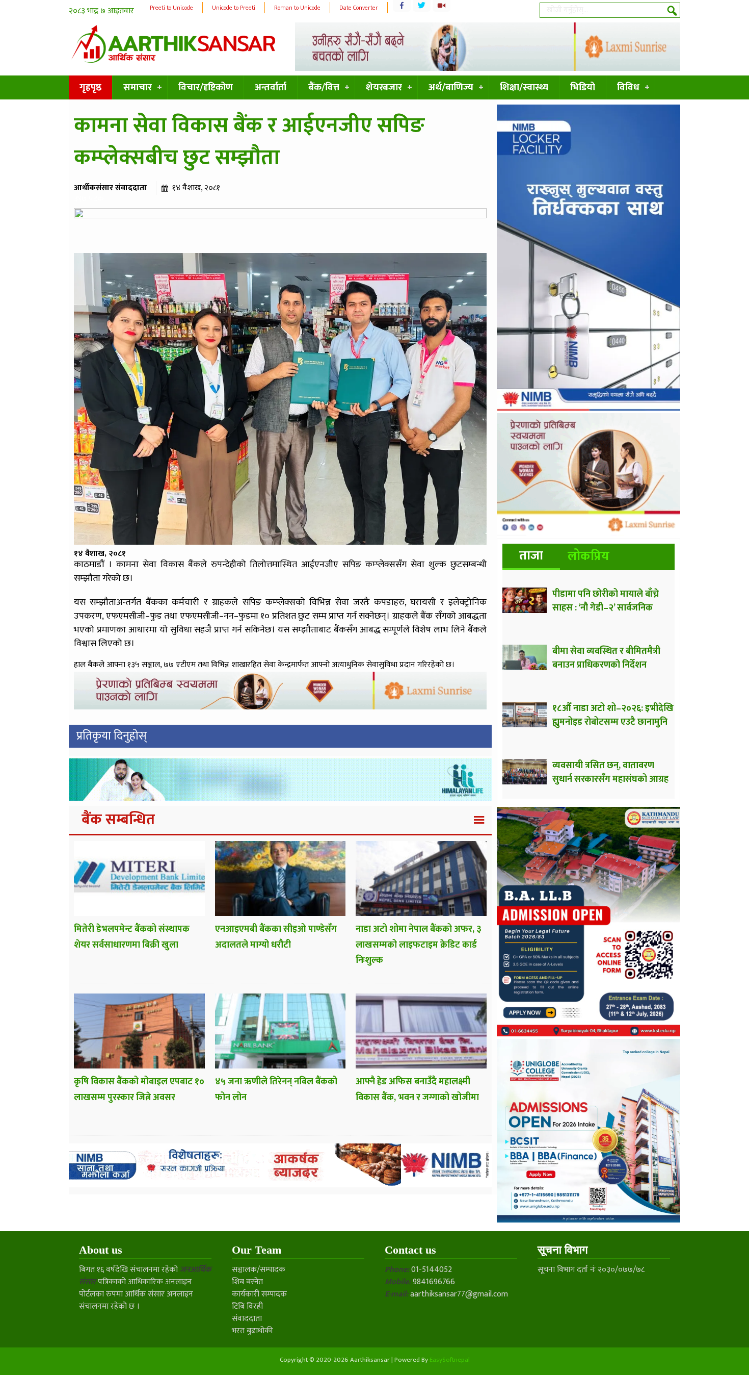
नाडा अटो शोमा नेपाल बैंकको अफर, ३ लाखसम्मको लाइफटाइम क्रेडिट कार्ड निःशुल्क (418, 945)
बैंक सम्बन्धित (118, 819)
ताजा (531, 555)
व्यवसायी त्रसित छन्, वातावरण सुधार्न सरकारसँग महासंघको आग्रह (610, 772)
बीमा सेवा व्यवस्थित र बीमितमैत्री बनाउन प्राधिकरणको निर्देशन (606, 658)
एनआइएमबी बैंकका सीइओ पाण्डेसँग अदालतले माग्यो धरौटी (276, 937)
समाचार (137, 87)
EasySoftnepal (450, 1359)
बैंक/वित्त (323, 87)
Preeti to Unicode (171, 8)
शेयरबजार (384, 87)
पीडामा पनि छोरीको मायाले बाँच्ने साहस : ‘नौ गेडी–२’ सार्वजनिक (605, 601)
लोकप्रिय (588, 556)
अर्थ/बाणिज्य (451, 87)
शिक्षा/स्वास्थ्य (524, 87)
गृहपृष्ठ (90, 87)
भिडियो (582, 87)
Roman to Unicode (297, 8)
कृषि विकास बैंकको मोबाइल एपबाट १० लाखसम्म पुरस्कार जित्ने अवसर (139, 1089)
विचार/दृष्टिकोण (205, 87)
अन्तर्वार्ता (270, 87)
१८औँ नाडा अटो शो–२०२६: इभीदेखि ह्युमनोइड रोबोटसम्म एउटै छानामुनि (613, 715)
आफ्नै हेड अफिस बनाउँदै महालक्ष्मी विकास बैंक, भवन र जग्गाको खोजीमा (417, 1089)
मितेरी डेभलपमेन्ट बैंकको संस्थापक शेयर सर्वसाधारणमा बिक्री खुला (132, 937)
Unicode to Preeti (233, 8)
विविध (628, 87)
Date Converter (358, 8)
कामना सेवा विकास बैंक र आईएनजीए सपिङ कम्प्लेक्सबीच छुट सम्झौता (249, 141)
